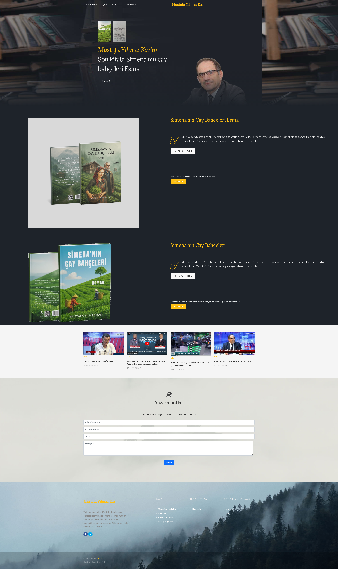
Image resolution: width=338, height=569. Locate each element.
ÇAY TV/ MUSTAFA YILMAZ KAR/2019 (232, 361)
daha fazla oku (183, 150)
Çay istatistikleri (165, 517)
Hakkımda (130, 4)
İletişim (229, 513)
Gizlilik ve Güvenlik (91, 562)
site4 (99, 558)
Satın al (178, 181)
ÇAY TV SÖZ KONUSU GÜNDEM (98, 361)
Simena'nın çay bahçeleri (168, 509)
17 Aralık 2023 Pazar (136, 368)
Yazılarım (91, 4)
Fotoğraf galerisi (165, 521)
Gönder (169, 462)
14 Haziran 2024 (90, 365)
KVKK (103, 562)
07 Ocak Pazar (177, 369)
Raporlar (162, 513)
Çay (105, 4)
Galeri (115, 4)
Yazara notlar (232, 509)
